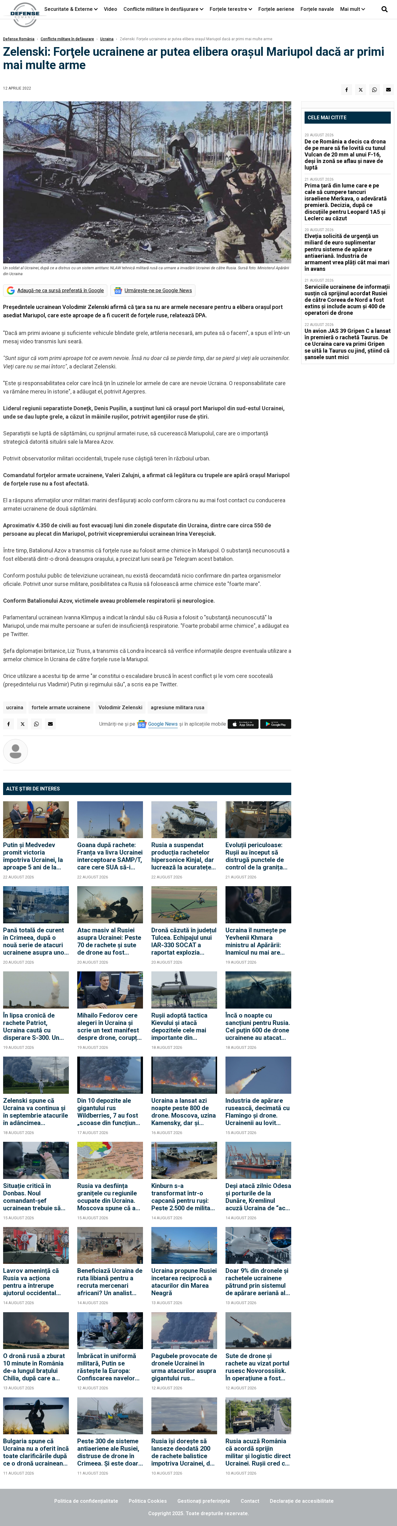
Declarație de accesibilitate (302, 1501)
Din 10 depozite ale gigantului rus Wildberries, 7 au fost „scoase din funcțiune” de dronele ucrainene (109, 1112)
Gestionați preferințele (203, 1501)
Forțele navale (317, 9)
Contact (250, 1501)
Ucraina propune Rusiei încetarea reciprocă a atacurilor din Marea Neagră (184, 1282)
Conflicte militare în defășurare (67, 39)
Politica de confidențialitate (86, 1501)
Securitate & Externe (68, 9)
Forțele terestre (228, 9)
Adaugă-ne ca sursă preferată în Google (60, 290)
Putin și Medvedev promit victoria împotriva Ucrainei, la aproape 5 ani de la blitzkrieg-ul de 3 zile (33, 856)
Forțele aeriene (276, 9)
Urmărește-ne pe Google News (158, 290)
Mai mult (350, 9)
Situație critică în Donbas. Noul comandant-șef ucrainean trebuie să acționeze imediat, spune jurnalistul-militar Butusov (32, 1197)
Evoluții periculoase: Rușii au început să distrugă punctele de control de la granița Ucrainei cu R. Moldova (258, 856)
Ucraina (107, 39)
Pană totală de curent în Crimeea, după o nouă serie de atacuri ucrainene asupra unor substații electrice (35, 941)
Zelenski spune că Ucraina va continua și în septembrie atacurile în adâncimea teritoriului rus (35, 1112)
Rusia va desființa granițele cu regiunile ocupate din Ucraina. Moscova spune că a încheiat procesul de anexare (107, 1197)
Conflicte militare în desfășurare (160, 9)
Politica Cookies (148, 1501)
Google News (163, 724)
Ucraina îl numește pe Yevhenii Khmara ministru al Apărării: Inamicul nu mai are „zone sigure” (255, 941)
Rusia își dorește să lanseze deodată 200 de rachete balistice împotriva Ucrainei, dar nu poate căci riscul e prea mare (183, 1452)
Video (110, 9)
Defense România (18, 39)
